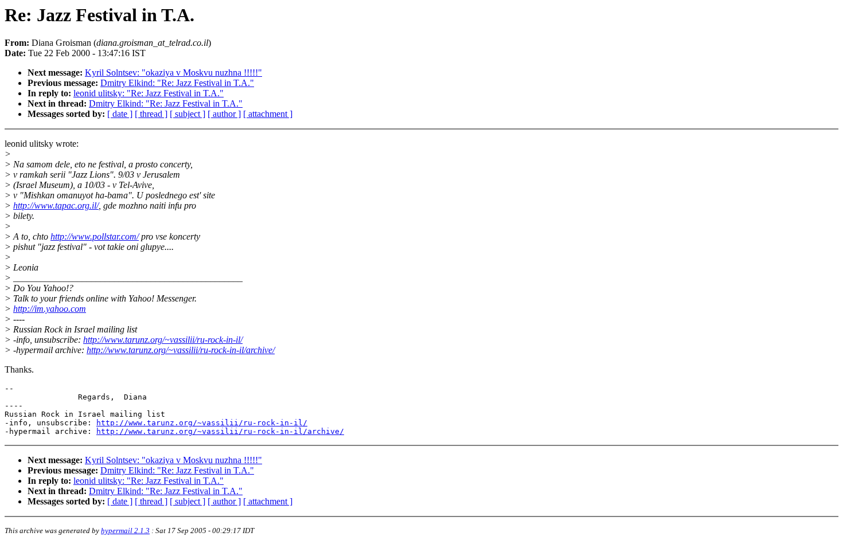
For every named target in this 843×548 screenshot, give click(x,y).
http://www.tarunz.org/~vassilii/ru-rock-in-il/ (163, 340)
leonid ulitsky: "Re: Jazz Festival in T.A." (148, 93)
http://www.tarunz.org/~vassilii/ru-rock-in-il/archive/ (181, 350)
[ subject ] (187, 114)
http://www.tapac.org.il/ (56, 205)
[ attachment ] (267, 114)
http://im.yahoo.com (49, 309)
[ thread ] (151, 114)
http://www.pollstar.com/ (94, 236)
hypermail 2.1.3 (125, 530)
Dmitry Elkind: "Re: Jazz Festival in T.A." (177, 83)
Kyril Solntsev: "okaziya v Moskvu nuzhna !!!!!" (173, 72)
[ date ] (119, 114)
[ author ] (224, 114)
